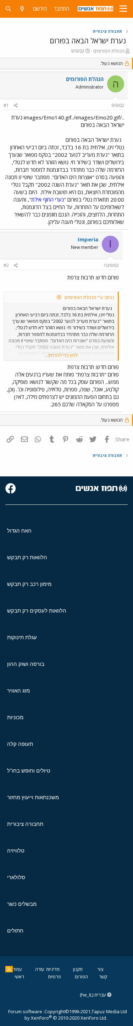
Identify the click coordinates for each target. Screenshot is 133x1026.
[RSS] (9, 969)
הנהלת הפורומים (108, 51)
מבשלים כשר (22, 904)
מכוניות (15, 717)
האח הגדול (19, 531)
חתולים (15, 931)
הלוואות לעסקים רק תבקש (36, 611)
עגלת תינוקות (22, 637)
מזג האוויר (18, 691)
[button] (123, 9)
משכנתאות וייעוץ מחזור (33, 797)
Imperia (88, 239)
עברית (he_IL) (93, 995)
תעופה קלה (20, 744)
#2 (6, 265)
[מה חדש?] (22, 8)
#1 (6, 105)
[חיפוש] (8, 8)
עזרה (39, 969)
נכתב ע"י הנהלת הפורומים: (89, 297)
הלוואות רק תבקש (27, 557)
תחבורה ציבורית (25, 824)
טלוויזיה (15, 851)
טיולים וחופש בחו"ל (28, 771)
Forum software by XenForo (57, 1014)
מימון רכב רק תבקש (29, 584)
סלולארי (16, 877)
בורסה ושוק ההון (25, 664)
